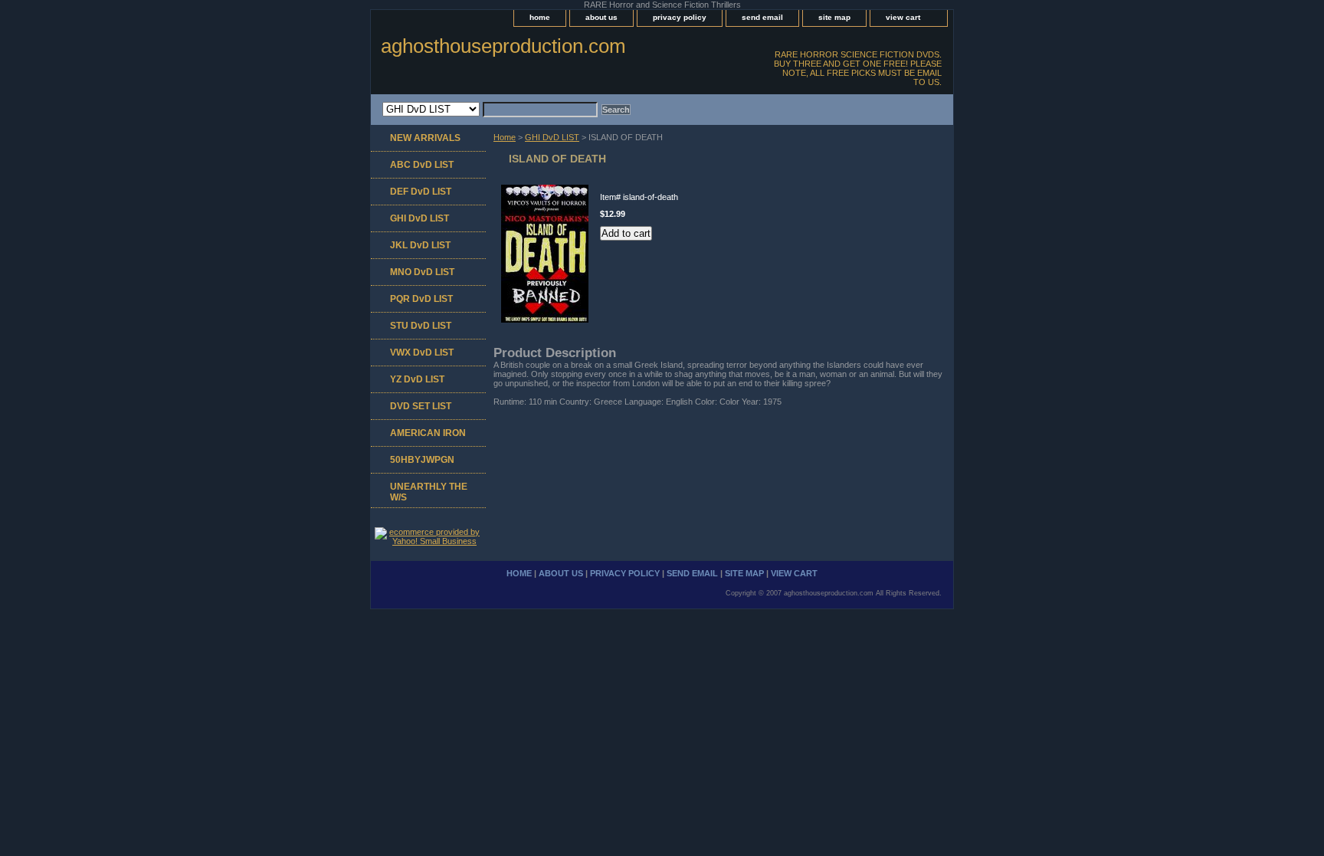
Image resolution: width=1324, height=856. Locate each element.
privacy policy (679, 17)
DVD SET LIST (420, 406)
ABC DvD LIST (422, 164)
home (539, 17)
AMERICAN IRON (428, 433)
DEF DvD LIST (420, 191)
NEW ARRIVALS (425, 138)
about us (601, 17)
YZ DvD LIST (417, 379)
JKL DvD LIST (420, 245)
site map (834, 17)
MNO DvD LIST (422, 272)
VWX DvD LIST (422, 352)
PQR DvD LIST (421, 299)
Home (504, 137)
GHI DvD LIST (552, 137)
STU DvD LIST (420, 325)
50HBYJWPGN (422, 459)
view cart (903, 17)
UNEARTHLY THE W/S (428, 492)
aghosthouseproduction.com (503, 45)
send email (762, 17)
